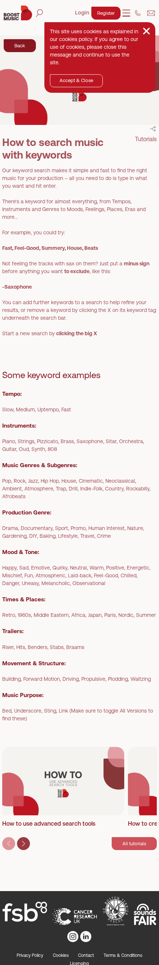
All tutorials (134, 843)
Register (106, 13)
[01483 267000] (137, 13)
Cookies (61, 955)
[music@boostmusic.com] (151, 13)
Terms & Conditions (123, 955)
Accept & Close (76, 80)
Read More (31, 801)
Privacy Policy (30, 955)
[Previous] (8, 843)
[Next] (23, 843)
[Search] (39, 13)
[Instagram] (72, 936)
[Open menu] (126, 13)
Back (19, 45)
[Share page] (153, 129)
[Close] (146, 31)
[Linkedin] (85, 936)
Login (82, 13)
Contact (86, 955)
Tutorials (146, 139)
